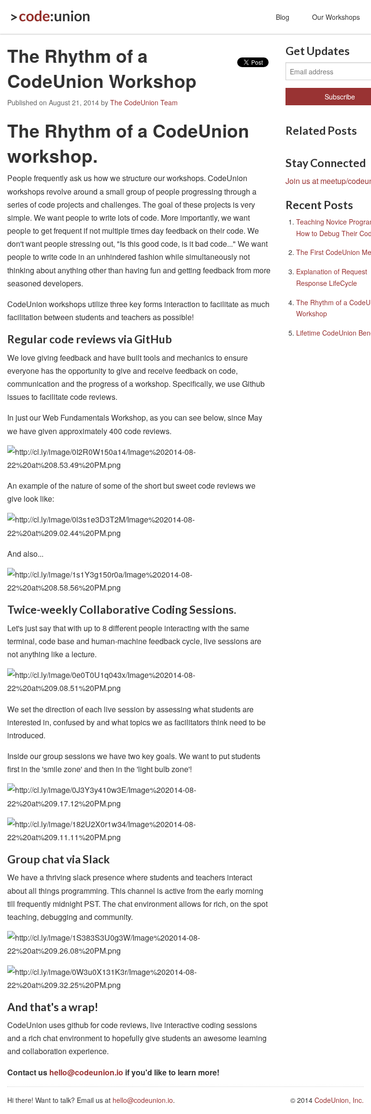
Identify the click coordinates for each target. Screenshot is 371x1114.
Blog (282, 17)
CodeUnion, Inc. (339, 1100)
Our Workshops (336, 17)
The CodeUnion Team (144, 102)
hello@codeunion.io (86, 1072)
